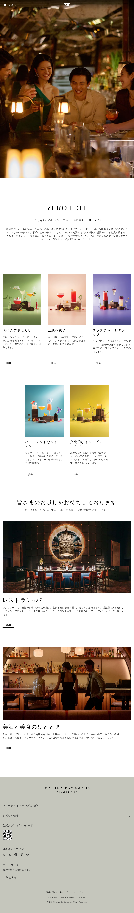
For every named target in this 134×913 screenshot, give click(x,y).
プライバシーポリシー (75, 892)
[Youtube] (27, 855)
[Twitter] (4, 855)
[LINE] (22, 855)
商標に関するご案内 (54, 892)
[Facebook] (16, 855)
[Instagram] (10, 855)
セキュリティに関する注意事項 (61, 897)
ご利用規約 (81, 897)
